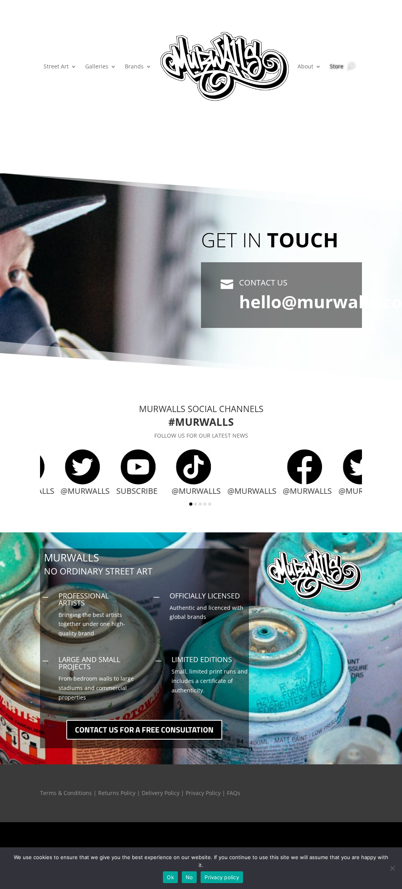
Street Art (56, 66)
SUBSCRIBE (111, 491)
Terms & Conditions (66, 793)
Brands (134, 66)
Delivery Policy (160, 793)
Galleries (96, 66)
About (305, 66)
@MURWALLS (59, 491)
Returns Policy (116, 793)
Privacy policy (222, 877)
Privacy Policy (203, 793)
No (189, 877)
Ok (170, 877)
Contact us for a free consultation (144, 729)
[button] (190, 504)
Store (337, 66)
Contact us (263, 282)
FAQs (233, 793)
